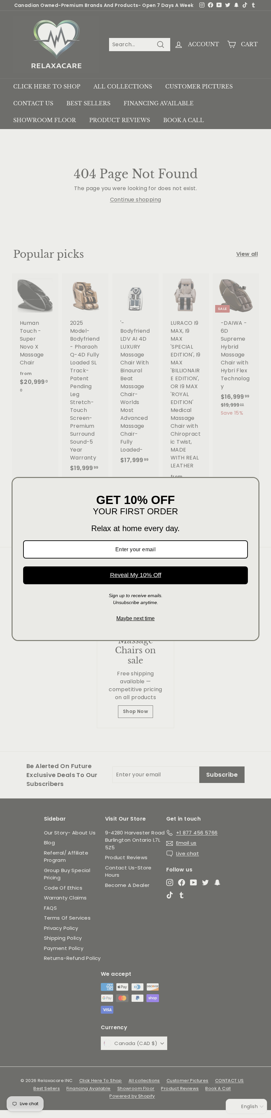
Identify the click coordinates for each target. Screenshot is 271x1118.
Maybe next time (135, 618)
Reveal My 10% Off (135, 575)
